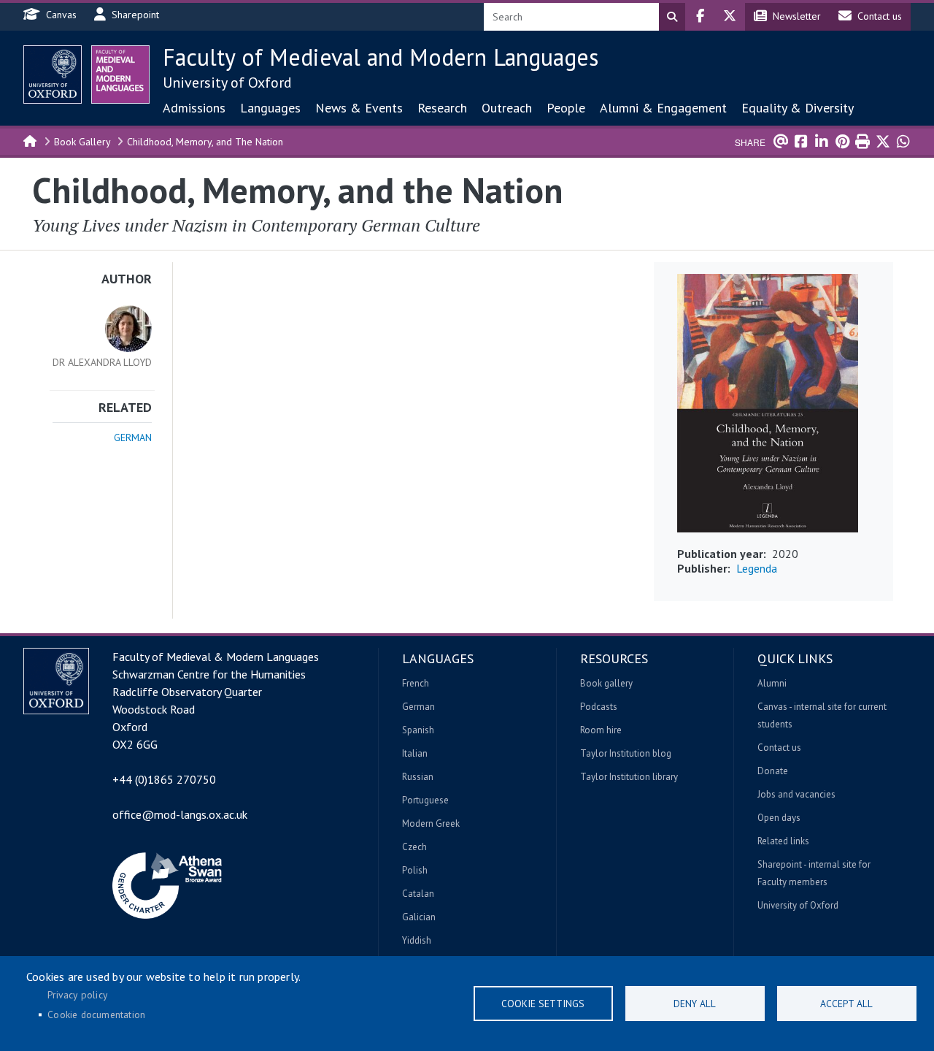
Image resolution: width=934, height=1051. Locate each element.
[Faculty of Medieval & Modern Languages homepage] (120, 74)
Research (442, 107)
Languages (270, 107)
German (133, 437)
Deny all (695, 1003)
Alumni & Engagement (663, 107)
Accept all (846, 1003)
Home (30, 140)
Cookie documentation (96, 1014)
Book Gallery (82, 141)
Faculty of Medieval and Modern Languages (380, 57)
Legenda (756, 568)
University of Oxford (227, 82)
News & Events (359, 107)
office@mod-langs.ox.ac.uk (179, 814)
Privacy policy (77, 994)
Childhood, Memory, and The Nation (205, 141)
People (566, 107)
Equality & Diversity (797, 107)
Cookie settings (542, 1003)
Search (672, 17)
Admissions (194, 107)
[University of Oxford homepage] (52, 74)
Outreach (507, 107)
